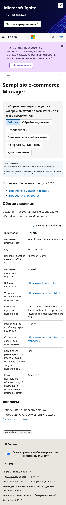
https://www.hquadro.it (41, 283)
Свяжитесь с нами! (15, 419)
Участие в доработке (15, 481)
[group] (33, 313)
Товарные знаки (44, 495)
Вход (60, 36)
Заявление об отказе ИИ (17, 471)
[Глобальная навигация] (3, 37)
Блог (34, 476)
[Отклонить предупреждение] (60, 5)
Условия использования (17, 495)
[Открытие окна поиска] (53, 37)
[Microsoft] (33, 37)
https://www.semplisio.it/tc (43, 293)
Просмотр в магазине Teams (28, 191)
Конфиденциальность (44, 481)
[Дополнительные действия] (60, 75)
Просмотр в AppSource (24, 195)
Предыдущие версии (15, 476)
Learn (6, 75)
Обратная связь (21, 65)
